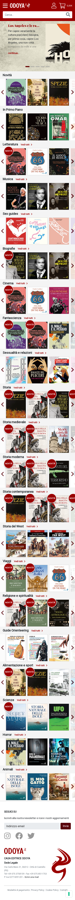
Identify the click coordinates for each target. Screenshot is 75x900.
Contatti (64, 890)
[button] (5, 6)
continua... (13, 53)
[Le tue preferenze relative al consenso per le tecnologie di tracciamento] (69, 894)
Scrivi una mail (32, 877)
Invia (66, 826)
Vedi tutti (25, 144)
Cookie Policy (52, 890)
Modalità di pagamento (19, 890)
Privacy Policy (37, 890)
